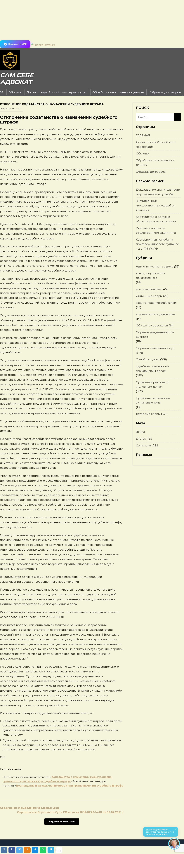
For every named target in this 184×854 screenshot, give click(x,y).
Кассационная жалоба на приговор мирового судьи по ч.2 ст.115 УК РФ (157, 244)
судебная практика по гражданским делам (152, 369)
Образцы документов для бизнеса (155, 334)
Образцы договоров (165, 92)
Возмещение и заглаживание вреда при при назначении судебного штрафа (69, 785)
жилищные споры (149, 296)
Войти (140, 431)
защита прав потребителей (156, 302)
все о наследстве (149, 289)
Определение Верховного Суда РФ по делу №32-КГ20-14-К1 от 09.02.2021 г (70, 812)
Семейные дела (147, 359)
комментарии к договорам (155, 314)
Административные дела (154, 266)
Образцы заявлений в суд (155, 348)
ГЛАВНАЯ (143, 135)
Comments (147, 445)
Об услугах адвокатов (152, 325)
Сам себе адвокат (16, 78)
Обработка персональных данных (118, 92)
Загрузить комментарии (62, 821)
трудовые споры (148, 413)
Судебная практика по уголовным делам (152, 384)
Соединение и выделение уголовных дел (29, 807)
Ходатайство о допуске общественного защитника (156, 219)
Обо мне (14, 92)
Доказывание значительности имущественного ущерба (158, 192)
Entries (144, 438)
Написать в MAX (17, 44)
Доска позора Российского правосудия (57, 92)
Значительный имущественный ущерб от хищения (155, 205)
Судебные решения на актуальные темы (153, 400)
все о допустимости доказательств (150, 275)
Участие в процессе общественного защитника (156, 230)
